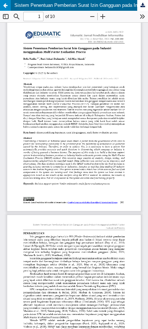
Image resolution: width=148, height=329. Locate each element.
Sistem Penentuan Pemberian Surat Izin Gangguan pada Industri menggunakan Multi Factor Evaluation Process (81, 5)
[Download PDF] (142, 5)
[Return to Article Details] (5, 5)
